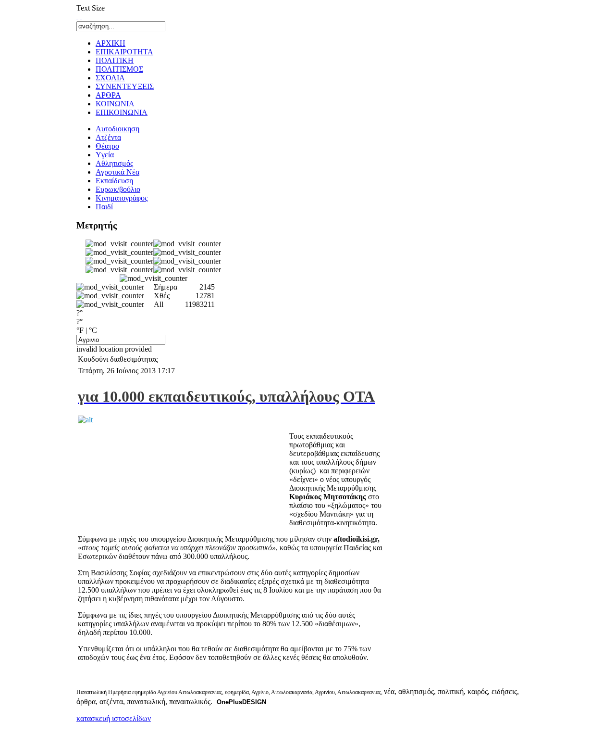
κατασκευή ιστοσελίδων (113, 718)
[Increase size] (77, 17)
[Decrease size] (81, 17)
